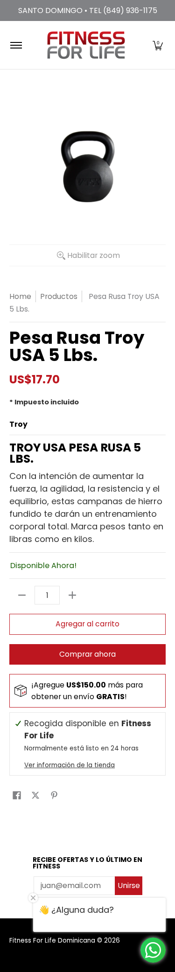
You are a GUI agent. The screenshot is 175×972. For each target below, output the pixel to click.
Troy (18, 424)
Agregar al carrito (87, 623)
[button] (158, 45)
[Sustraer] (22, 595)
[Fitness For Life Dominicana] (86, 45)
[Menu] (15, 45)
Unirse (129, 885)
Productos (58, 296)
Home (20, 296)
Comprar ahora (87, 654)
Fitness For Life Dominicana (52, 940)
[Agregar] (72, 595)
